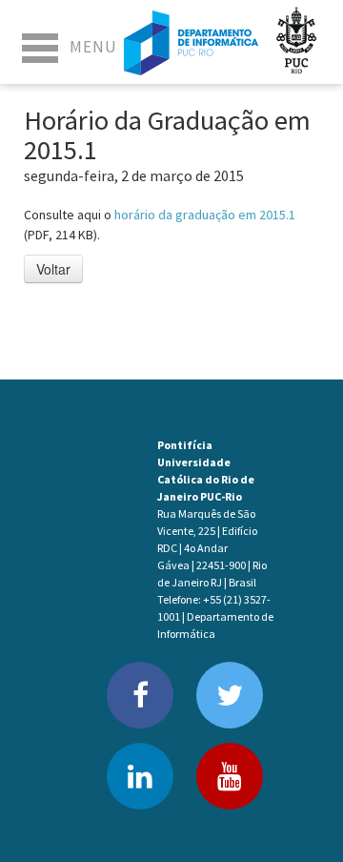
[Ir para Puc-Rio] (296, 42)
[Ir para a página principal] (191, 42)
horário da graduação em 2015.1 (204, 214)
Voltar (53, 268)
